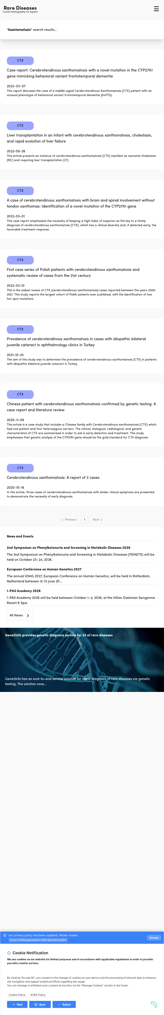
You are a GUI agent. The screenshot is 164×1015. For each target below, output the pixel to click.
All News (16, 615)
